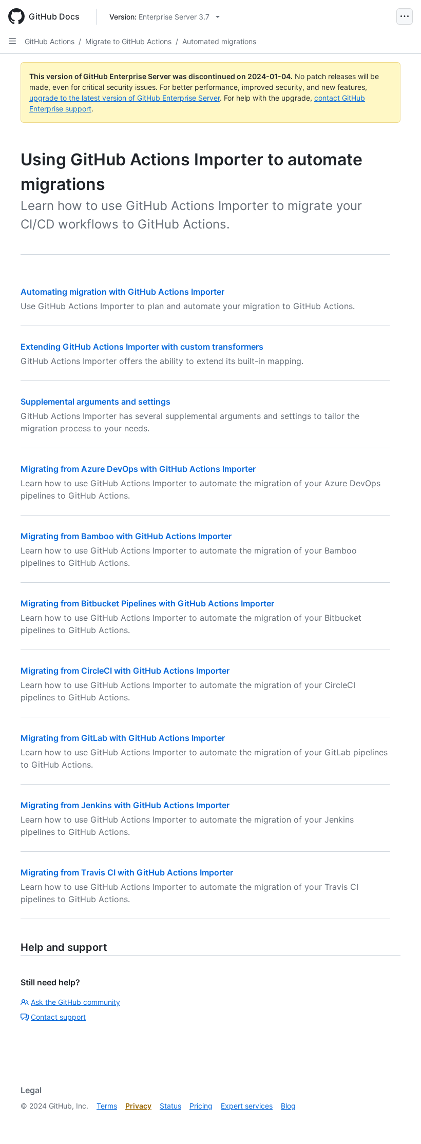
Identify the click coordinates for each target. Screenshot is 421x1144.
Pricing (201, 1105)
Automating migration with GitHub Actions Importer (122, 292)
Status (170, 1105)
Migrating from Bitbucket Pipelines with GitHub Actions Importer (147, 603)
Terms (107, 1105)
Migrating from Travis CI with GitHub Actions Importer (127, 872)
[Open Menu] (404, 16)
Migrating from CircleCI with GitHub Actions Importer (125, 670)
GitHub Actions (49, 41)
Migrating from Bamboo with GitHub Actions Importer (126, 536)
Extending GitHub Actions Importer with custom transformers (142, 346)
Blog (288, 1105)
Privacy (138, 1105)
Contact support (58, 1017)
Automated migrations (219, 41)
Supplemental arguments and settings (95, 401)
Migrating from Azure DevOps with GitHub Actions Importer (138, 469)
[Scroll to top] (398, 1121)
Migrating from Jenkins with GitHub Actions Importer (125, 805)
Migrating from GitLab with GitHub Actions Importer (123, 738)
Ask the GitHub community (75, 1002)
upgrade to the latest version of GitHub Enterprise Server (124, 97)
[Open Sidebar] (12, 41)
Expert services (247, 1105)
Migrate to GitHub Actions (128, 41)
